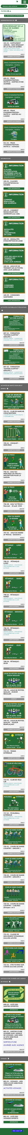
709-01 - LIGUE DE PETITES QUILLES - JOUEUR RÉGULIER (14, 692)
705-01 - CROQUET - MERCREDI (11, 444)
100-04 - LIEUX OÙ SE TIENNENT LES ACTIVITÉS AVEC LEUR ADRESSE (13, 268)
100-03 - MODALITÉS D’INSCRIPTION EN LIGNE (13, 240)
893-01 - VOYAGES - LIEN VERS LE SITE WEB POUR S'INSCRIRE (13, 1083)
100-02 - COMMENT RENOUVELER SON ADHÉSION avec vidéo (12, 212)
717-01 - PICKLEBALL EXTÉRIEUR (12, 814)
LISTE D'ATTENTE (14, 345)
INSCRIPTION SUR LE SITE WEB (14, 1052)
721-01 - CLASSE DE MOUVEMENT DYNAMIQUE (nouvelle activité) (14, 936)
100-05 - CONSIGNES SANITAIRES (12, 296)
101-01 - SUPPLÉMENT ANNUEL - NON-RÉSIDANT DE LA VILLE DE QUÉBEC (14, 45)
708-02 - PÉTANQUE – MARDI (12, 596)
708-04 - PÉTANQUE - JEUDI (12, 662)
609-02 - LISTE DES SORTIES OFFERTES (11, 1005)
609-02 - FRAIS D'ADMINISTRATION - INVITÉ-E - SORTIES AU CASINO (12, 113)
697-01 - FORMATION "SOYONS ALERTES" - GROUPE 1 (12, 335)
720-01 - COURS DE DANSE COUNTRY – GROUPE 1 (14, 847)
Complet (14, 699)
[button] (6, 11)
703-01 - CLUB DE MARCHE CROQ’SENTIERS (14, 412)
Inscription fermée (14, 450)
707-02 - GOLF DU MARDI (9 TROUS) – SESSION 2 (13, 534)
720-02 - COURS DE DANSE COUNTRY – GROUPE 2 (14, 876)
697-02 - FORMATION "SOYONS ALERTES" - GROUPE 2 (12, 369)
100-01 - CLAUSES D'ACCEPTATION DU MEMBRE (11, 183)
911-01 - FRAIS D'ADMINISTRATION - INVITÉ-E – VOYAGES (12, 145)
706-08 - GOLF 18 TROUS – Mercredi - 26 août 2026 (14, 505)
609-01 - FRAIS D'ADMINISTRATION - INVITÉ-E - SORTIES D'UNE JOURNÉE (14, 81)
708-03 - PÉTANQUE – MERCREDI (12, 629)
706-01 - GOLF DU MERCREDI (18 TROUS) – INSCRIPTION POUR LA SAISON (13, 474)
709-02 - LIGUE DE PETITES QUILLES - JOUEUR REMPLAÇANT (14, 722)
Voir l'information (14, 188)
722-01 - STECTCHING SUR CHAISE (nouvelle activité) (14, 966)
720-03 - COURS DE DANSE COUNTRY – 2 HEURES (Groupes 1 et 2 (14, 906)
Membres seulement (13, 56)
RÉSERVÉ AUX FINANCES (14, 89)
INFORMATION (14, 1010)
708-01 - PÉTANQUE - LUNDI (12, 562)
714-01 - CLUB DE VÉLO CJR (12, 781)
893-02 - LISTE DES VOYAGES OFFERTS (11, 1117)
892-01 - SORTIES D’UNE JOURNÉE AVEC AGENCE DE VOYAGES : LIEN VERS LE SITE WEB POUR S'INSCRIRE (13, 1035)
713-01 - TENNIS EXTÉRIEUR (10, 752)
